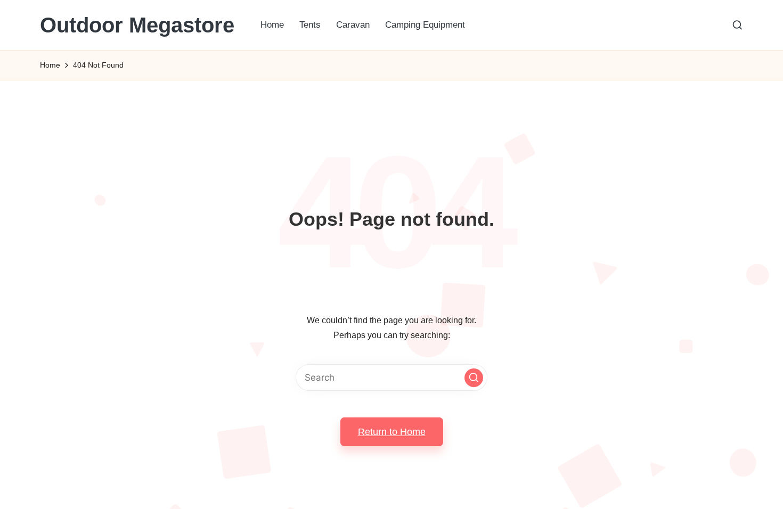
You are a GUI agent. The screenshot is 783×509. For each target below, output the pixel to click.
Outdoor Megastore (137, 25)
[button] (473, 377)
